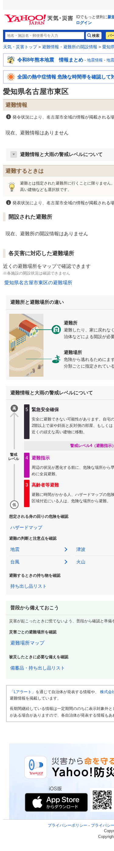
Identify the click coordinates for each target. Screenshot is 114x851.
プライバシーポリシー (67, 825)
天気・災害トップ (20, 46)
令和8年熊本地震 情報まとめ (50, 59)
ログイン (84, 22)
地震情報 (95, 60)
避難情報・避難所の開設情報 (69, 46)
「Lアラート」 (23, 692)
